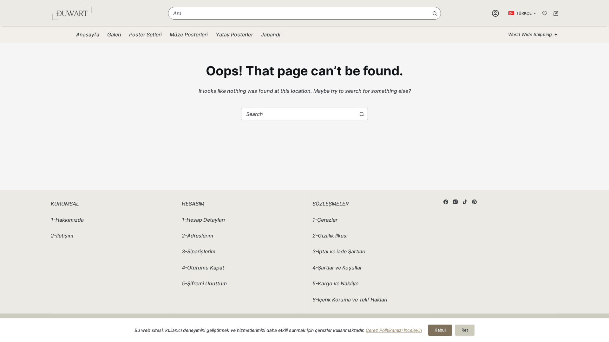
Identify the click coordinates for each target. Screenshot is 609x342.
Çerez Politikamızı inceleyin (394, 330)
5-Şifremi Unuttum (204, 283)
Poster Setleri (145, 34)
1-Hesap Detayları (203, 220)
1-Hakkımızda (67, 220)
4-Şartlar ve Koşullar (337, 267)
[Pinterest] (474, 202)
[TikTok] (464, 202)
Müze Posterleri (189, 34)
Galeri (114, 34)
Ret (465, 329)
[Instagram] (455, 202)
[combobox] (298, 13)
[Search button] (435, 13)
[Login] (495, 13)
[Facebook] (445, 202)
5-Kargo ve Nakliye (335, 283)
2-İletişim (62, 235)
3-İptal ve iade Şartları (338, 251)
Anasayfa (87, 34)
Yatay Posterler (234, 34)
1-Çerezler (324, 220)
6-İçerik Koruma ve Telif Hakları (349, 299)
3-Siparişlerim (198, 251)
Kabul (440, 329)
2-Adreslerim (197, 235)
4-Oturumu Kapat (203, 267)
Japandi (271, 34)
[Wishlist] (544, 13)
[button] (522, 13)
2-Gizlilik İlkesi (330, 235)
